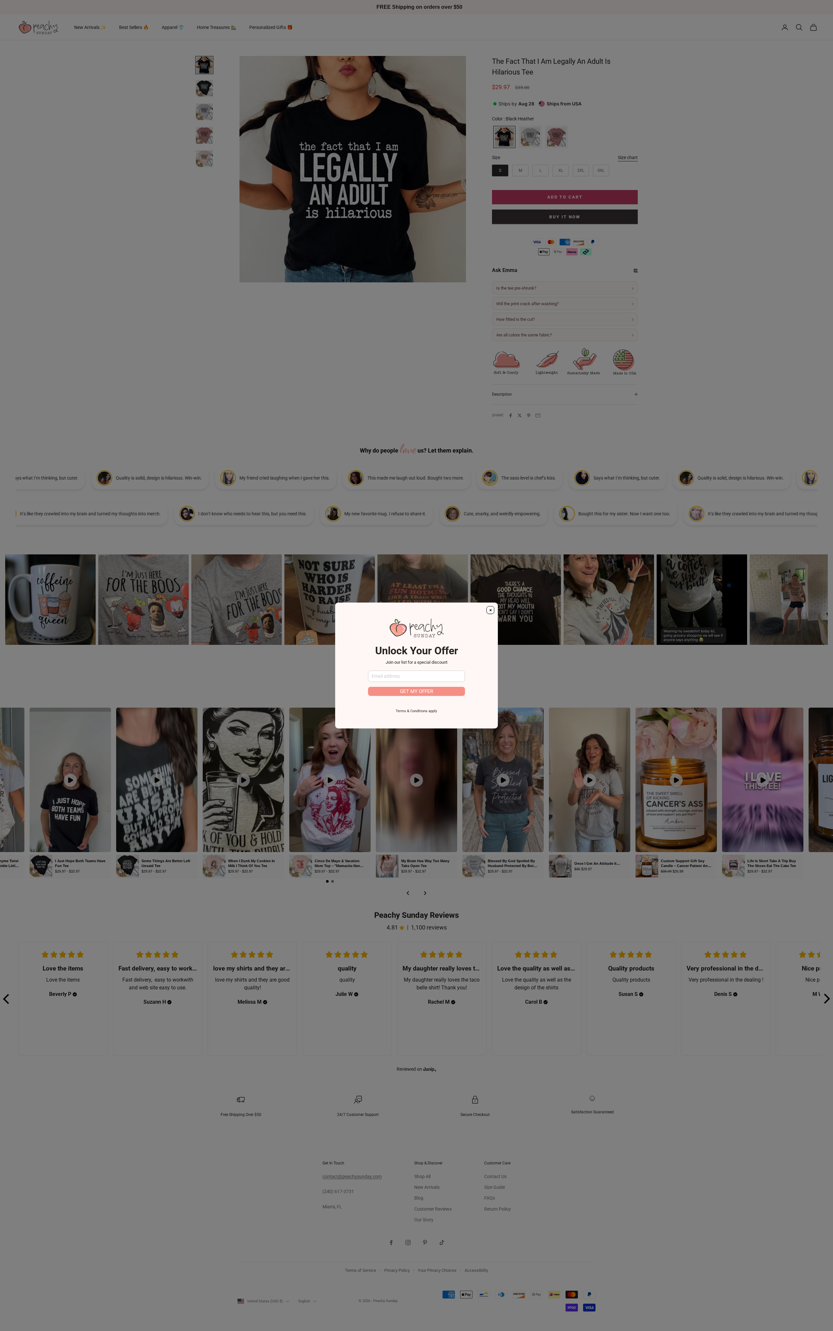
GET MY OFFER (416, 691)
